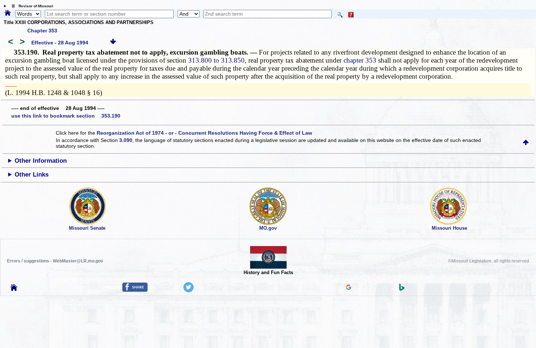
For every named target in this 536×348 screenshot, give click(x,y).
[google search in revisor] (348, 288)
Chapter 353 (42, 30)
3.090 (125, 140)
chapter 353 (359, 60)
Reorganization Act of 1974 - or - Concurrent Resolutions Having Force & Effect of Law (204, 133)
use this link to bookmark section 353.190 (65, 116)
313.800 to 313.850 (216, 60)
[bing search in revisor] (401, 289)
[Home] (7, 13)
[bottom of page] (113, 43)
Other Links (31, 174)
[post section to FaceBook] (135, 290)
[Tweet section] (188, 290)
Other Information (41, 160)
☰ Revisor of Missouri (30, 6)
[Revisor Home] (14, 289)
